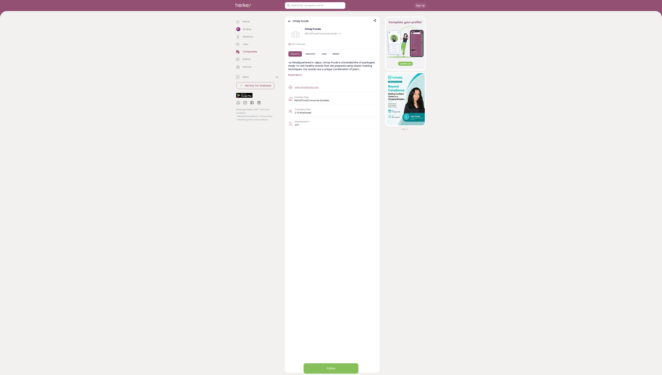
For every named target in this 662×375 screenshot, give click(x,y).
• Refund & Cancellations (247, 116)
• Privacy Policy (265, 116)
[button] (257, 22)
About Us (295, 53)
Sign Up (420, 5)
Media (336, 53)
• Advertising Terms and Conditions (252, 119)
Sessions (310, 53)
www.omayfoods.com (307, 87)
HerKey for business (258, 86)
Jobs (324, 53)
